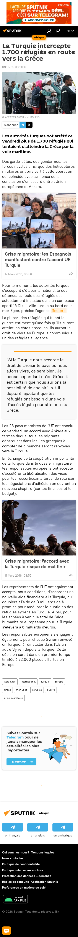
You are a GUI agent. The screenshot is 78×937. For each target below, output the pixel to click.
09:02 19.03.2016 (14, 67)
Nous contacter (12, 858)
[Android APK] (15, 899)
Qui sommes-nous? (15, 852)
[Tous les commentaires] (6, 930)
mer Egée (21, 689)
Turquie (45, 681)
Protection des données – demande (26, 876)
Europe (59, 681)
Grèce (7, 689)
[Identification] (49, 30)
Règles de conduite (15, 882)
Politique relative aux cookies (22, 870)
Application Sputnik (44, 882)
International (28, 681)
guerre (51, 689)
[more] (71, 273)
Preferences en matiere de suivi (24, 887)
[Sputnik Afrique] (13, 32)
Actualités (10, 681)
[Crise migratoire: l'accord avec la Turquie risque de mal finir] (39, 527)
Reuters (58, 310)
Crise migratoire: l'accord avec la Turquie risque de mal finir (37, 563)
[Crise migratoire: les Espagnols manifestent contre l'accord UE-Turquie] (39, 220)
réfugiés (37, 689)
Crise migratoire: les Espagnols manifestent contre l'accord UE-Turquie (38, 259)
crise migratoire (13, 698)
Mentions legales (42, 852)
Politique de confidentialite (21, 864)
